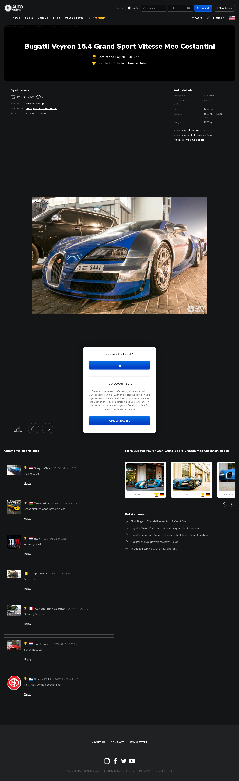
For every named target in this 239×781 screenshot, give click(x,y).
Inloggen (218, 17)
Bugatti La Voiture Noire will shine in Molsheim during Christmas (170, 535)
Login (119, 365)
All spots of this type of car (189, 140)
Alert (198, 17)
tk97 (37, 539)
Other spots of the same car (189, 130)
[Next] (231, 503)
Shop (56, 17)
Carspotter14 (38, 573)
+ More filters (224, 8)
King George (42, 644)
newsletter (138, 742)
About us (98, 742)
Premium (99, 17)
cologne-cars (33, 103)
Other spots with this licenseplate (193, 135)
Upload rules (74, 17)
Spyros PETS (42, 679)
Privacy (145, 771)
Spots (135, 8)
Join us (43, 17)
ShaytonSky (42, 468)
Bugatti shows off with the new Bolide (154, 542)
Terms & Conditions (119, 771)
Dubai (29, 108)
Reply (27, 483)
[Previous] (224, 503)
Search (205, 8)
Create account (119, 420)
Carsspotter (42, 504)
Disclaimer (164, 771)
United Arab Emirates (45, 108)
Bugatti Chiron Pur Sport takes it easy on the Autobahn (165, 528)
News (119, 8)
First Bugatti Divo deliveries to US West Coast (160, 521)
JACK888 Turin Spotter (49, 609)
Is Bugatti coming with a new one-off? (154, 549)
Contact (117, 742)
